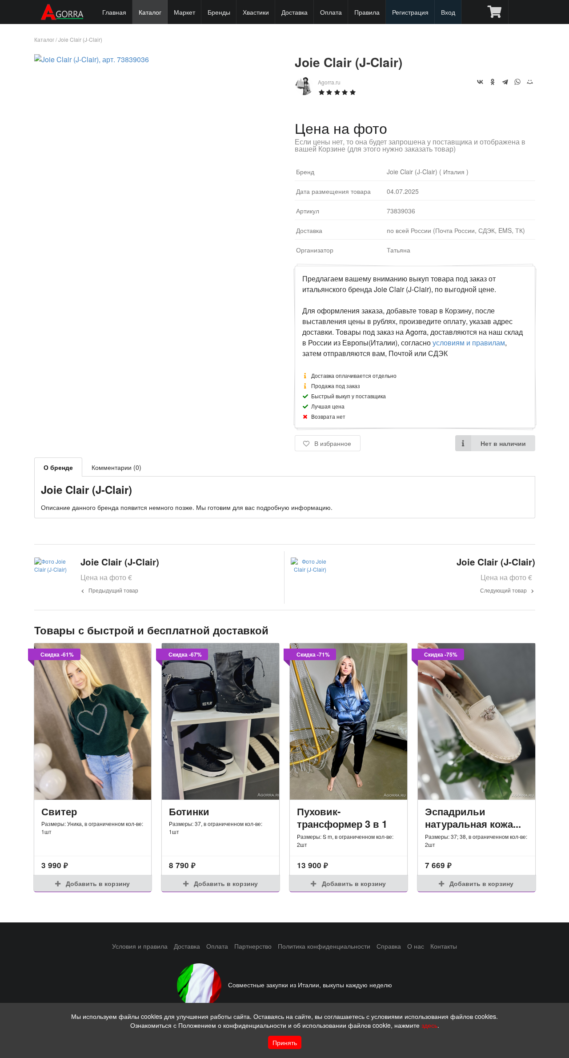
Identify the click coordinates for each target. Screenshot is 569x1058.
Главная (114, 12)
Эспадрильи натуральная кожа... (473, 817)
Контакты (443, 946)
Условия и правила (140, 946)
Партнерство (253, 946)
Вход (448, 12)
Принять (284, 1042)
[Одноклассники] (492, 81)
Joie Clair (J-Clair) (80, 39)
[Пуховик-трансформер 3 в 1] (348, 721)
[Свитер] (93, 721)
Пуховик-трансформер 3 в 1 (342, 817)
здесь (429, 1025)
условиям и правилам (469, 342)
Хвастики (256, 12)
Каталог (150, 12)
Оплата (331, 12)
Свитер (59, 811)
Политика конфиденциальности (324, 946)
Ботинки (189, 811)
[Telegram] (505, 81)
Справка (389, 946)
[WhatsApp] (517, 81)
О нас (415, 946)
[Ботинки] (220, 721)
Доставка (294, 12)
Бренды (219, 12)
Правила (367, 12)
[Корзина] (494, 12)
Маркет (184, 12)
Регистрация (410, 12)
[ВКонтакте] (480, 81)
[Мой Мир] (530, 81)
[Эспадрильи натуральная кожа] (476, 721)
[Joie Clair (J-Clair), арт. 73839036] (91, 59)
